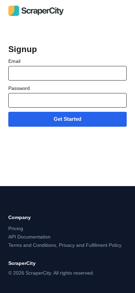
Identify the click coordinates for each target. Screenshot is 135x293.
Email (14, 61)
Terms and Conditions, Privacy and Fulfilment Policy (65, 245)
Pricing (15, 228)
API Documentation (29, 237)
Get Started (67, 119)
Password (19, 88)
